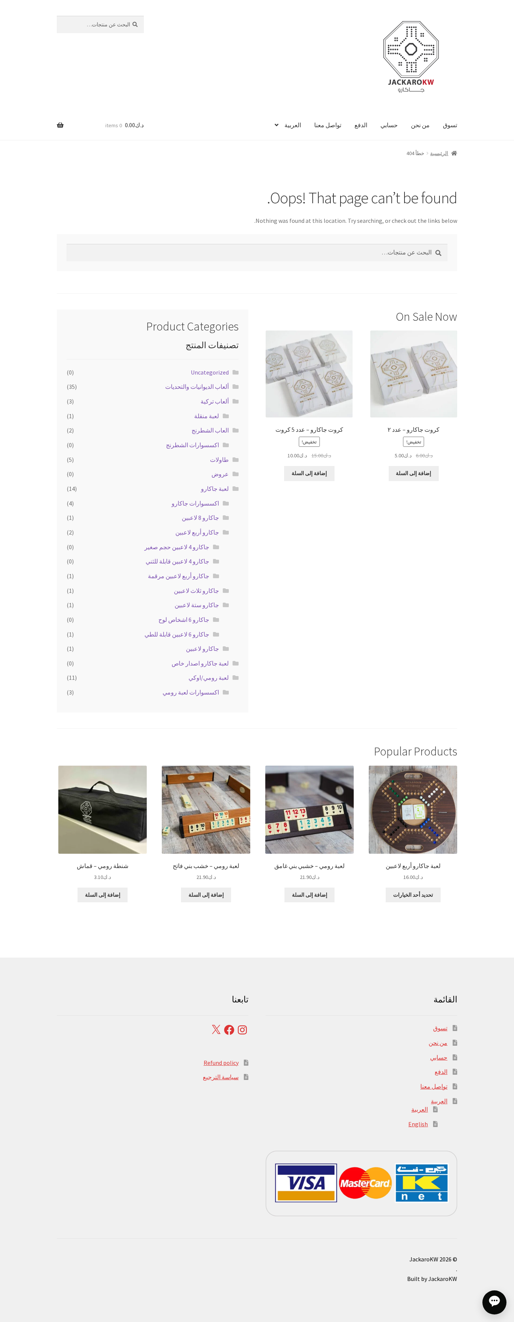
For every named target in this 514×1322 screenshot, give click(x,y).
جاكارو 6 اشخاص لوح (183, 619)
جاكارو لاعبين (202, 648)
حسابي (389, 125)
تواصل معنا (327, 125)
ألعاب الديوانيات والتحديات (197, 386)
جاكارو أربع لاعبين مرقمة (178, 576)
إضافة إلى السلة (413, 473)
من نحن (420, 125)
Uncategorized (210, 372)
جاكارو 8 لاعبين (200, 517)
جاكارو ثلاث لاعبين (196, 590)
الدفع (360, 125)
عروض (220, 474)
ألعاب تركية (215, 401)
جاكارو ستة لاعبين (197, 605)
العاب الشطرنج (210, 430)
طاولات (219, 459)
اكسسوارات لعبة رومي (191, 692)
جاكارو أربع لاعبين (197, 532)
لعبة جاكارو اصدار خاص (200, 663)
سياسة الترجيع (221, 1077)
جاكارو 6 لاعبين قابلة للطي (176, 634)
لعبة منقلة (206, 416)
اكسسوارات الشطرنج (192, 445)
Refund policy (221, 1062)
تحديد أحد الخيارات (413, 894)
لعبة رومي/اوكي (209, 677)
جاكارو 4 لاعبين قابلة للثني (177, 561)
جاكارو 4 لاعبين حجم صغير (176, 547)
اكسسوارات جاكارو (195, 503)
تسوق (450, 125)
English (418, 1124)
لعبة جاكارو (215, 488)
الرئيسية (439, 153)
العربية (292, 125)
